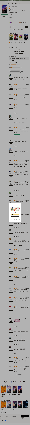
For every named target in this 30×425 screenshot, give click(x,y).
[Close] (20, 204)
